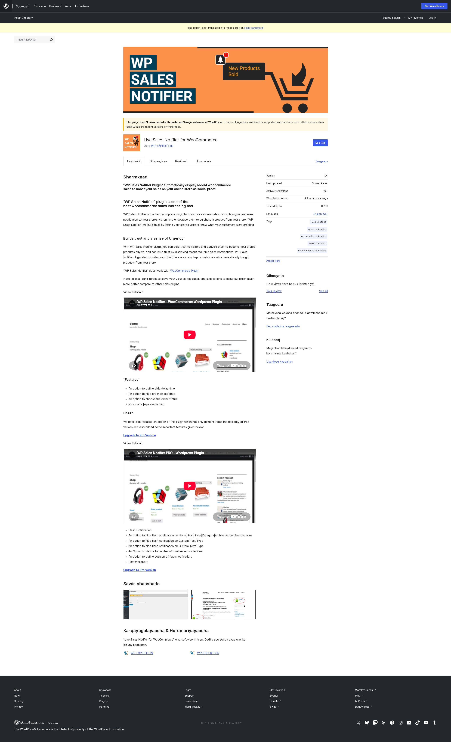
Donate (276, 701)
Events (274, 695)
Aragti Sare (273, 260)
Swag (274, 706)
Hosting (18, 701)
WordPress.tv (194, 706)
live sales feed (318, 222)
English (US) (321, 213)
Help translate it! (254, 27)
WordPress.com (365, 689)
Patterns (104, 706)
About (17, 689)
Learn (188, 689)
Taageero (321, 161)
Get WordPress (434, 6)
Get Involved (277, 689)
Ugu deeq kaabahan (279, 361)
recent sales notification (313, 236)
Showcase (105, 689)
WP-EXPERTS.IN (162, 145)
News (17, 695)
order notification (317, 229)
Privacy (18, 706)
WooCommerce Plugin (184, 270)
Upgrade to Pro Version (139, 435)
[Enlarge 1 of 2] (183, 594)
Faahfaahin (134, 161)
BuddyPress (363, 706)
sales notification (317, 243)
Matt (359, 695)
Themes (104, 695)
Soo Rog (320, 142)
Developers (191, 701)
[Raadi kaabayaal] (51, 39)
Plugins (103, 701)
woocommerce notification (312, 250)
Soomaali (53, 723)
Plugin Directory (23, 17)
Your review (274, 291)
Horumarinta (203, 161)
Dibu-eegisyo (158, 161)
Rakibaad (181, 161)
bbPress (361, 701)
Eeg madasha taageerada (283, 326)
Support (189, 695)
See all (323, 291)
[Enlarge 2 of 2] (251, 594)
